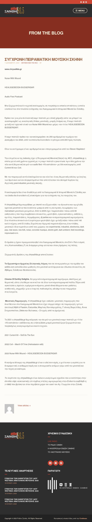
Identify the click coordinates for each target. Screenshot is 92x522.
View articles (23, 405)
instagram (83, 2)
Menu (81, 10)
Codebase (83, 518)
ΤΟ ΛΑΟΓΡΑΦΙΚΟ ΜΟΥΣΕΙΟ (59, 452)
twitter (86, 2)
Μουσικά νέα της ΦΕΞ (29, 63)
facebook (81, 2)
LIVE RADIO (52, 441)
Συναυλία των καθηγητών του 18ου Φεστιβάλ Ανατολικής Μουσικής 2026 (22, 479)
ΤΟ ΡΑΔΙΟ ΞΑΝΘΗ (55, 445)
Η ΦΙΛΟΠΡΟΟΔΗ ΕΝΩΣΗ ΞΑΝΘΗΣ (61, 448)
